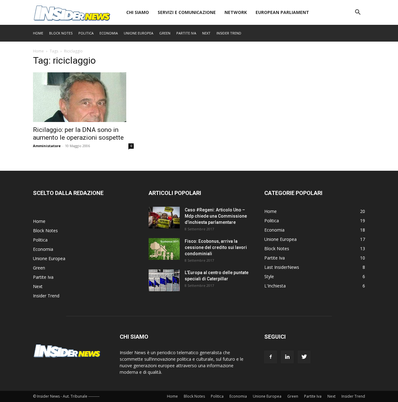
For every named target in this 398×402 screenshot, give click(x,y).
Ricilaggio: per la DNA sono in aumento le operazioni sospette (78, 133)
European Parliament (282, 12)
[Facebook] (270, 357)
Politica (86, 33)
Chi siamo (137, 12)
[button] (357, 13)
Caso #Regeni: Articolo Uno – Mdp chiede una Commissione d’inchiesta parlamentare (216, 216)
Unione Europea (138, 33)
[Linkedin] (287, 357)
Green (164, 33)
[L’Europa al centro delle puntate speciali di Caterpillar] (164, 280)
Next (206, 33)
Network (235, 12)
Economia (109, 33)
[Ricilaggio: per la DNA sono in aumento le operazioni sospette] (83, 97)
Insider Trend (228, 33)
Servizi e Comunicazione (187, 12)
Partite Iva (186, 33)
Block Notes (60, 33)
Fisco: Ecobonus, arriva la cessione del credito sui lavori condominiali (216, 247)
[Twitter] (304, 357)
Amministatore (47, 145)
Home (38, 33)
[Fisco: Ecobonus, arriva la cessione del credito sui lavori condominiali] (164, 249)
